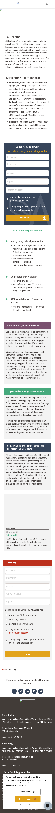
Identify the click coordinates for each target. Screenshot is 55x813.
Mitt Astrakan (46, 722)
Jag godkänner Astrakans (22, 199)
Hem (4, 670)
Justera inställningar (27, 805)
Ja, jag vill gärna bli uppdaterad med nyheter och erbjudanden (27, 208)
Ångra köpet (33, 809)
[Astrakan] (27, 3)
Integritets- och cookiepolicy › (17, 785)
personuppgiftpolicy (19, 200)
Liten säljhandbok (17, 619)
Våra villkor (21, 809)
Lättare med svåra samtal (21, 623)
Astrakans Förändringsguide (22, 615)
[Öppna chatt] (48, 806)
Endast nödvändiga (27, 792)
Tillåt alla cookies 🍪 (27, 799)
